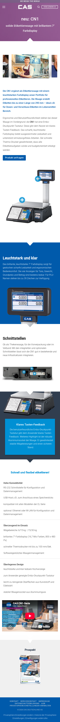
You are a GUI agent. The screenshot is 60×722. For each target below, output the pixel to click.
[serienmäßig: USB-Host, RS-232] (31, 368)
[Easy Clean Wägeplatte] (22, 200)
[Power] (24, 372)
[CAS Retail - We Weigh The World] (25, 7)
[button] (3, 6)
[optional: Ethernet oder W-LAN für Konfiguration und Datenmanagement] (34, 373)
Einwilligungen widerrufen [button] (36, 718)
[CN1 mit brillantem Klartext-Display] (38, 179)
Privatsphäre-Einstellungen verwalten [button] (30, 706)
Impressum (44, 701)
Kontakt (14, 701)
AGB (43, 703)
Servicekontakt (28, 701)
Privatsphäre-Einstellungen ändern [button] (18, 715)
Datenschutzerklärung (27, 703)
